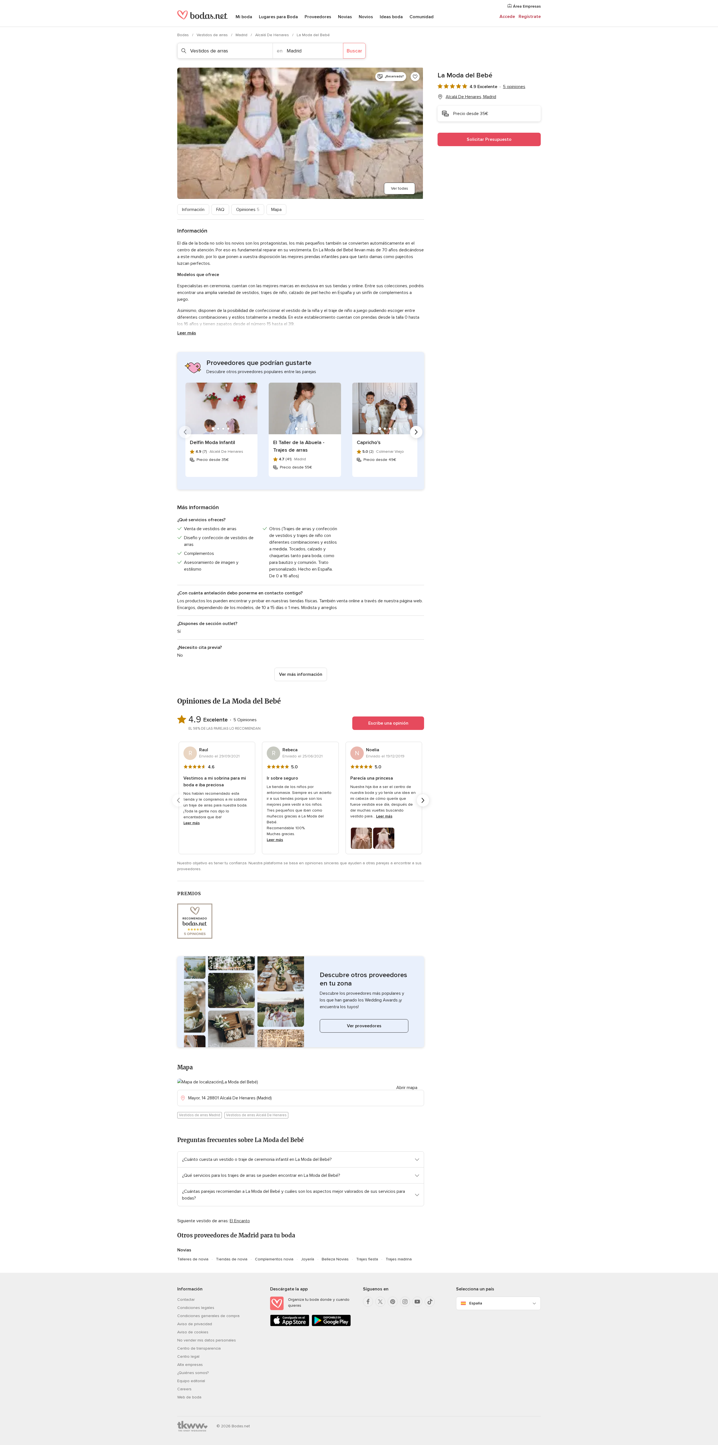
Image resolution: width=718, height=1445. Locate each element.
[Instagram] (405, 1302)
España (475, 1303)
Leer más (186, 333)
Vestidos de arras (213, 35)
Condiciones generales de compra (208, 1315)
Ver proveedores (364, 1026)
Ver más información (300, 674)
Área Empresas (526, 6)
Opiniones (247, 209)
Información (193, 209)
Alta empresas (190, 1364)
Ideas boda (391, 17)
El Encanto (240, 1221)
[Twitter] (380, 1302)
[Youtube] (417, 1302)
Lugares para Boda (278, 17)
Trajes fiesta (367, 1259)
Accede (507, 16)
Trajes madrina (399, 1259)
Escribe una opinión (388, 723)
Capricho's (369, 442)
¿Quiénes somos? (193, 1372)
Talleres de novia (192, 1259)
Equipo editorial (191, 1381)
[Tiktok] (430, 1302)
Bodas (183, 35)
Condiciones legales (195, 1307)
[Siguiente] (416, 432)
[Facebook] (368, 1302)
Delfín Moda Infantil (212, 442)
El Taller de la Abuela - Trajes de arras (299, 446)
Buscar (354, 51)
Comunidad (421, 17)
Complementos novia (274, 1259)
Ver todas (399, 188)
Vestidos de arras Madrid (199, 1115)
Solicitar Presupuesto (489, 139)
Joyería (307, 1259)
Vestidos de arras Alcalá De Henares (256, 1115)
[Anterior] (185, 432)
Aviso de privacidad (194, 1324)
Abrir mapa (406, 1087)
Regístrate (530, 16)
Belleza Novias (335, 1259)
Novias (345, 17)
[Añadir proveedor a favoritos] (415, 76)
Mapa (276, 209)
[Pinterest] (393, 1302)
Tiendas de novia (231, 1259)
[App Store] (289, 1325)
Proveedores (318, 17)
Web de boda (189, 1397)
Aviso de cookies (192, 1332)
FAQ (220, 209)
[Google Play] (331, 1325)
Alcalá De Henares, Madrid (471, 97)
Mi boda (244, 17)
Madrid (242, 35)
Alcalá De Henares (272, 35)
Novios (366, 17)
